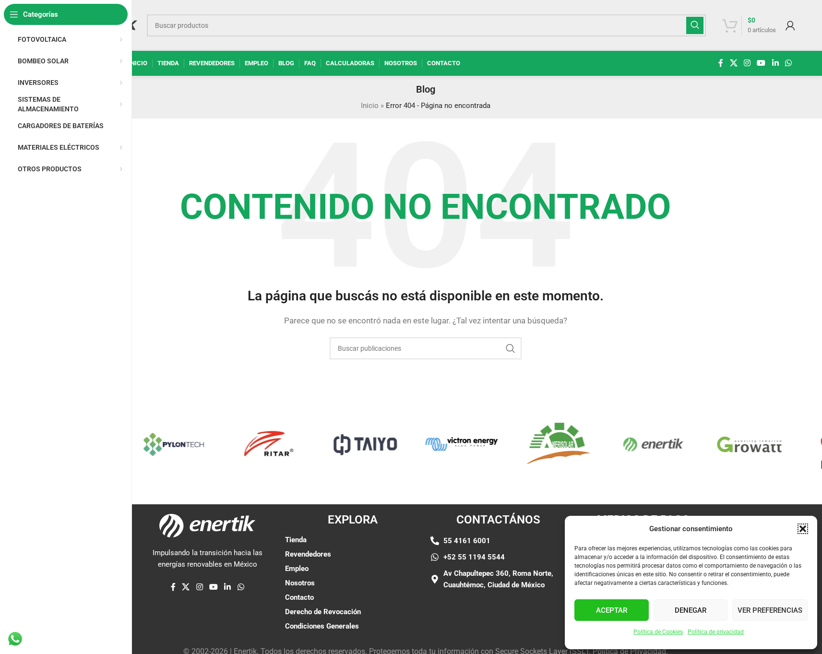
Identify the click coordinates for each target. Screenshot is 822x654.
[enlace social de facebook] (721, 63)
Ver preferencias (770, 610)
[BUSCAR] (694, 25)
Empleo (297, 568)
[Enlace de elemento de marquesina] (168, 444)
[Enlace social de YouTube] (761, 63)
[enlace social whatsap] (788, 63)
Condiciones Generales (322, 626)
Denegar (690, 610)
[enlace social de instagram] (746, 63)
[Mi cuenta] (790, 25)
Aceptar (611, 610)
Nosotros (300, 583)
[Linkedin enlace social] (775, 63)
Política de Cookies (658, 632)
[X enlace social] (733, 63)
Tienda (296, 539)
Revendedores (308, 554)
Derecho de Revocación (323, 611)
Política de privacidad (716, 632)
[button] (803, 529)
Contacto (299, 597)
